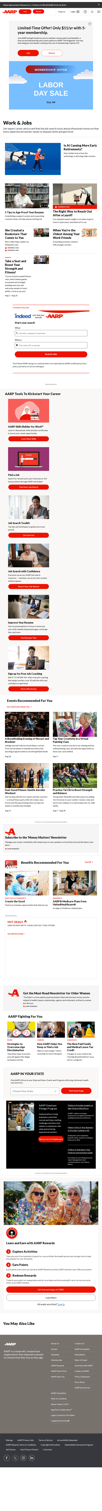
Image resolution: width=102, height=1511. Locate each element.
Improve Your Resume (20, 622)
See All (88, 862)
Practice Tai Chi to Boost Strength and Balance (72, 791)
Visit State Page (76, 1091)
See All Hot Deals (15, 933)
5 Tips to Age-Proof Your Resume (24, 212)
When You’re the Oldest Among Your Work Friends (66, 233)
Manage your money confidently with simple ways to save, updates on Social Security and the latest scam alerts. (49, 843)
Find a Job (13, 474)
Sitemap (9, 1440)
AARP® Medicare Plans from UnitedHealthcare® (69, 903)
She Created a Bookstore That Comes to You (16, 233)
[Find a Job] (28, 459)
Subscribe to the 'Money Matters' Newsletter (36, 837)
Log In (61, 1304)
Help (85, 12)
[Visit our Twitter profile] (15, 1458)
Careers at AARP (82, 1371)
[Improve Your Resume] (28, 607)
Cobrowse (47, 1449)
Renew (52, 53)
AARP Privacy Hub (25, 1440)
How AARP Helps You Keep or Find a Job (49, 1045)
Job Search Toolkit (19, 523)
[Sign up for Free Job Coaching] (28, 658)
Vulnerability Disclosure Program (79, 1445)
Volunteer (55, 1354)
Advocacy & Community (15, 898)
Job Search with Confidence (24, 571)
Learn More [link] (51, 1297)
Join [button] (25, 11)
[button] (99, 4)
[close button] (90, 24)
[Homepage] (9, 12)
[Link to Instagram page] (23, 1458)
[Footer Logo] (20, 1344)
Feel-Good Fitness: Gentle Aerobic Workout (25, 791)
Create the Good (15, 901)
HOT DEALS (15, 921)
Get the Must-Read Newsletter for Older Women (56, 993)
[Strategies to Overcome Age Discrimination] (21, 1030)
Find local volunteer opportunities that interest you (26, 905)
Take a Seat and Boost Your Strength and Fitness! (15, 266)
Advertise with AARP (84, 1365)
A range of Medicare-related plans (67, 908)
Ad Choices (11, 1449)
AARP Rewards (57, 1365)
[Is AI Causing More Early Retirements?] (33, 159)
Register (62, 12)
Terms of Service (45, 1440)
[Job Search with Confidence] (28, 555)
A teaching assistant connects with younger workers (65, 243)
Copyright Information (50, 1445)
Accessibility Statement (67, 1440)
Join (28, 53)
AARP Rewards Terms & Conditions (21, 1445)
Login (73, 11)
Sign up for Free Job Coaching (25, 673)
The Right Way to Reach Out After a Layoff (72, 213)
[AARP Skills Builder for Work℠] (28, 411)
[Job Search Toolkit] (28, 507)
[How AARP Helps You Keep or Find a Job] (51, 1030)
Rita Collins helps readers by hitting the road (17, 243)
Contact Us (79, 1343)
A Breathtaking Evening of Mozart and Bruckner (27, 740)
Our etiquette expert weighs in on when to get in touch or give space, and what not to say (73, 220)
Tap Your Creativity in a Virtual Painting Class (70, 740)
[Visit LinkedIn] (32, 1458)
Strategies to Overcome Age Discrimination (16, 1047)
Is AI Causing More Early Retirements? (80, 147)
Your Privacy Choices (29, 1449)
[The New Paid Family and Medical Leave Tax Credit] (81, 1030)
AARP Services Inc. (83, 1387)
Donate (54, 1349)
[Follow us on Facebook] (7, 1458)
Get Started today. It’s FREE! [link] (51, 1289)
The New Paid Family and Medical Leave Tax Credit (80, 1047)
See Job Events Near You (18, 706)
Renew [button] (38, 11)
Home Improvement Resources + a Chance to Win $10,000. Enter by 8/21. (34, 5)
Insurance (57, 898)
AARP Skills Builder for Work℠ (26, 426)
